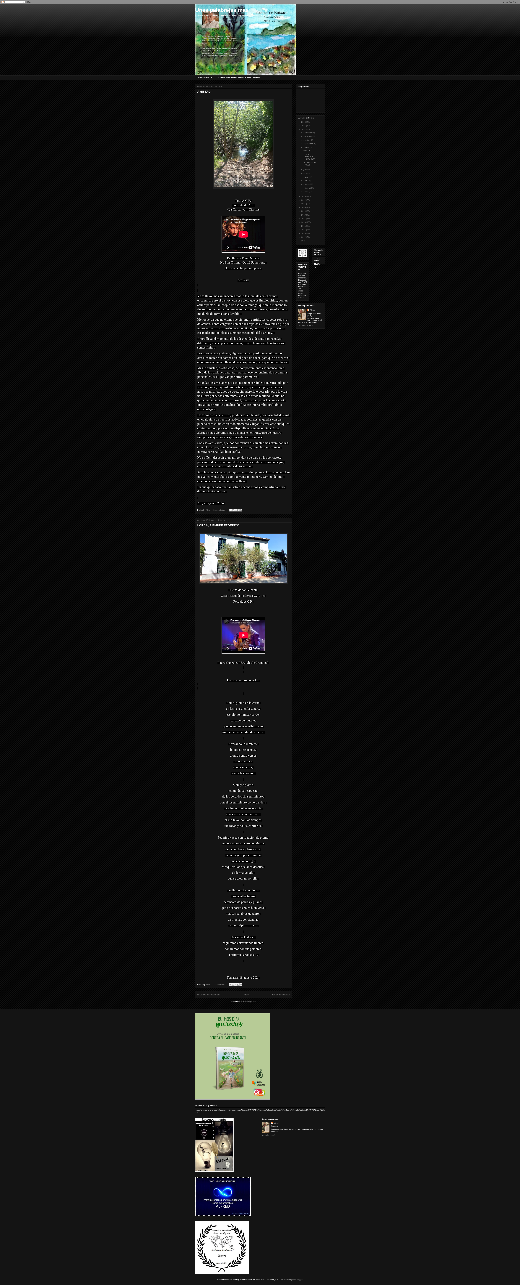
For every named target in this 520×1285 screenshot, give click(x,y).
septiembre (308, 144)
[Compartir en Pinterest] (240, 510)
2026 (303, 122)
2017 (303, 218)
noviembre (308, 136)
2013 (303, 233)
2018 (303, 215)
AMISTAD (204, 91)
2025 (303, 126)
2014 (303, 230)
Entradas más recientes (208, 995)
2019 (303, 211)
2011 (303, 241)
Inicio (246, 995)
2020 (303, 207)
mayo (306, 177)
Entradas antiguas (281, 995)
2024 (303, 129)
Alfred (312, 310)
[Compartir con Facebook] (238, 510)
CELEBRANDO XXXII (309, 163)
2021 (303, 204)
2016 (303, 222)
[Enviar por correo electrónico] (230, 510)
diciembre (307, 132)
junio (305, 173)
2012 (303, 237)
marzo (306, 184)
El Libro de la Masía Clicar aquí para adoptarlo (239, 78)
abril (305, 180)
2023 (303, 196)
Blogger (299, 1280)
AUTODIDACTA (205, 78)
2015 (303, 226)
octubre (307, 140)
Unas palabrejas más (222, 10)
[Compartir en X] (235, 510)
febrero (306, 188)
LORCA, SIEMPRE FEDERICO (218, 525)
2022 (303, 200)
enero (306, 192)
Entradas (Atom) (249, 1002)
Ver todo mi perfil (305, 325)
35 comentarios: (219, 510)
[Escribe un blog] (233, 510)
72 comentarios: (219, 985)
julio (305, 169)
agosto (306, 147)
